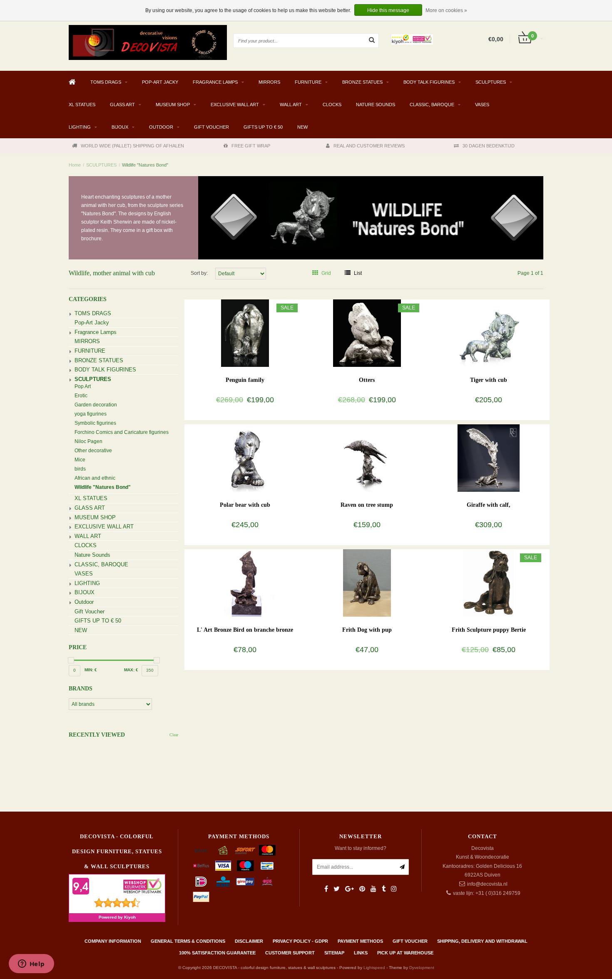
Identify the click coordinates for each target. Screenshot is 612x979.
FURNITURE (308, 82)
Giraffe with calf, (488, 505)
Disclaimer (249, 941)
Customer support (290, 952)
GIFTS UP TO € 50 (263, 127)
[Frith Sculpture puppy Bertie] (488, 582)
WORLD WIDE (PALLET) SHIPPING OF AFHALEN (132, 145)
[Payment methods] (201, 850)
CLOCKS (332, 104)
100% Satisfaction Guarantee (217, 952)
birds (80, 469)
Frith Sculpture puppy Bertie (489, 630)
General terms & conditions (188, 941)
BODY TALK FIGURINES (429, 82)
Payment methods (360, 941)
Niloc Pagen (88, 441)
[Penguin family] (245, 333)
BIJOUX (120, 127)
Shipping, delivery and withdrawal (482, 941)
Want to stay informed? (360, 848)
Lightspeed (374, 967)
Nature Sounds (375, 104)
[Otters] (367, 333)
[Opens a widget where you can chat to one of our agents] (31, 964)
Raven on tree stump (367, 505)
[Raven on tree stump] (367, 458)
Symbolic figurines (95, 423)
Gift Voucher (211, 127)
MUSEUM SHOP (173, 104)
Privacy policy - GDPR (300, 941)
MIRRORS (269, 82)
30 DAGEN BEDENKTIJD (489, 145)
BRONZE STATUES (362, 82)
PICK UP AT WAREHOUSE (405, 952)
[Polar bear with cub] (245, 458)
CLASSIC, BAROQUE (432, 104)
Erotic (81, 396)
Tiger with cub (488, 380)
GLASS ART (122, 104)
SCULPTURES (490, 82)
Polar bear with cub (245, 505)
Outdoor (161, 127)
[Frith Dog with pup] (367, 582)
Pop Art (83, 386)
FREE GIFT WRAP (250, 145)
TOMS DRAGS (105, 82)
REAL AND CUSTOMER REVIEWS (369, 145)
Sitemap (334, 952)
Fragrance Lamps (215, 82)
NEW (302, 127)
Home (75, 164)
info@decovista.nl (487, 884)
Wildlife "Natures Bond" (145, 164)
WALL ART (291, 104)
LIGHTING (80, 127)
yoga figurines (91, 414)
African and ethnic (95, 478)
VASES (482, 104)
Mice (80, 460)
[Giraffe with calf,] (488, 458)
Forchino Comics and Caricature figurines (122, 432)
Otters (367, 380)
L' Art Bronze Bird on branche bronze (245, 630)
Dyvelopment (421, 967)
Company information (113, 941)
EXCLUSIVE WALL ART (235, 104)
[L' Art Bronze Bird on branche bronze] (245, 582)
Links (361, 952)
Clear (173, 734)
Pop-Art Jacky (160, 82)
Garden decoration (96, 405)
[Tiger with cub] (488, 333)
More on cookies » (446, 10)
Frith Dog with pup (367, 630)
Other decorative (93, 450)
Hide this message (388, 10)
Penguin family (245, 380)
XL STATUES (82, 104)
